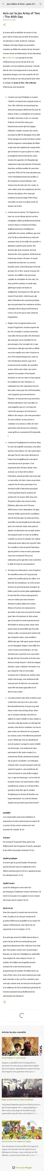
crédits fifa (10, 58)
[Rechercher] (40, 4)
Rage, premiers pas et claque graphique (17, 1100)
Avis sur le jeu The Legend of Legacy (16, 1141)
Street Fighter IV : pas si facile (14, 1058)
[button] (4, 25)
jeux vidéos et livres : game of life (22, 4)
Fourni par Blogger (23, 1167)
